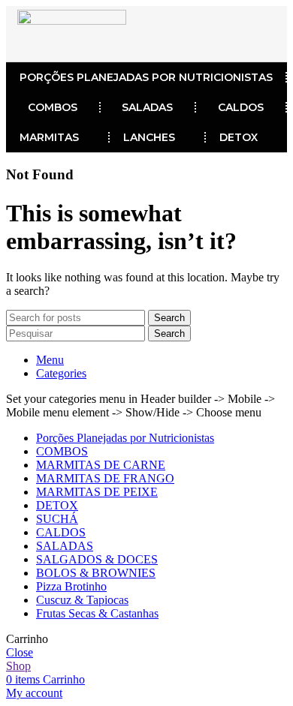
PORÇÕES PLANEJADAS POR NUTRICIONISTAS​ (146, 77)
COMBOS (52, 107)
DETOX (238, 137)
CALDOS (241, 107)
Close (19, 652)
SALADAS (147, 107)
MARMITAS (49, 137)
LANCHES (149, 137)
